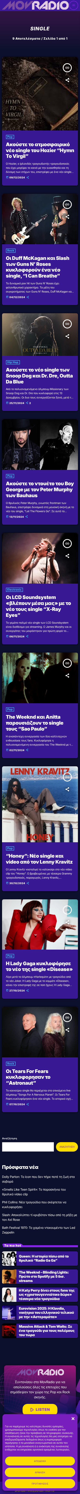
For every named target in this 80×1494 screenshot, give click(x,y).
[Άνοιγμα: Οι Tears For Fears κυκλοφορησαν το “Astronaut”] (40, 1032)
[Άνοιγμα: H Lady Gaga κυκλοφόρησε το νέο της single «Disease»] (40, 924)
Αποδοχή (40, 1461)
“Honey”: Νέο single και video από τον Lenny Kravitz (39, 859)
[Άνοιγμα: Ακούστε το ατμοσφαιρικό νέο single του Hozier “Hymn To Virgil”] (40, 94)
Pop (10, 137)
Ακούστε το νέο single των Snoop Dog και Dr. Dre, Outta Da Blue (39, 376)
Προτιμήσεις (40, 1483)
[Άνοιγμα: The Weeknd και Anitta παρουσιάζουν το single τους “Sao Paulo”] (40, 678)
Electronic (14, 589)
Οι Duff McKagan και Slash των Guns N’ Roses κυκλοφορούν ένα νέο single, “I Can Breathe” (37, 267)
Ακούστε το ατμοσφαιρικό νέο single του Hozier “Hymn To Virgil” (40, 150)
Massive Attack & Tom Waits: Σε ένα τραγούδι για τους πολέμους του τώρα (46, 1331)
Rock (10, 250)
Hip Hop (12, 362)
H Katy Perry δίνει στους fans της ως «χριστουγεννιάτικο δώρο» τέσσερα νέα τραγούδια (47, 1295)
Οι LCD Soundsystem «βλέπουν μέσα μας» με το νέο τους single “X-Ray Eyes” (38, 606)
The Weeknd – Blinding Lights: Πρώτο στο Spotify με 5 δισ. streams (44, 1276)
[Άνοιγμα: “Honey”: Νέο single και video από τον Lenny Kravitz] (40, 804)
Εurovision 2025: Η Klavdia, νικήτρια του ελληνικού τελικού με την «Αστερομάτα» (46, 1313)
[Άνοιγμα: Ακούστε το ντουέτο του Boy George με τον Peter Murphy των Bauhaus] (40, 444)
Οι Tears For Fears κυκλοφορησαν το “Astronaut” (28, 1077)
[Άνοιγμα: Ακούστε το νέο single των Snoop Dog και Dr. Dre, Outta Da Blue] (40, 334)
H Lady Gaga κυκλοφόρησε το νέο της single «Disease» (39, 966)
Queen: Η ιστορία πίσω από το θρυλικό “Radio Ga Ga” (44, 1258)
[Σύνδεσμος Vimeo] (35, 5)
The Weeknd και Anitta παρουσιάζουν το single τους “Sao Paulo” (34, 723)
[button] (73, 1419)
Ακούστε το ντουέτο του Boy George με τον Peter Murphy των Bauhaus (40, 489)
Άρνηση (40, 1472)
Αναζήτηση (9, 1138)
